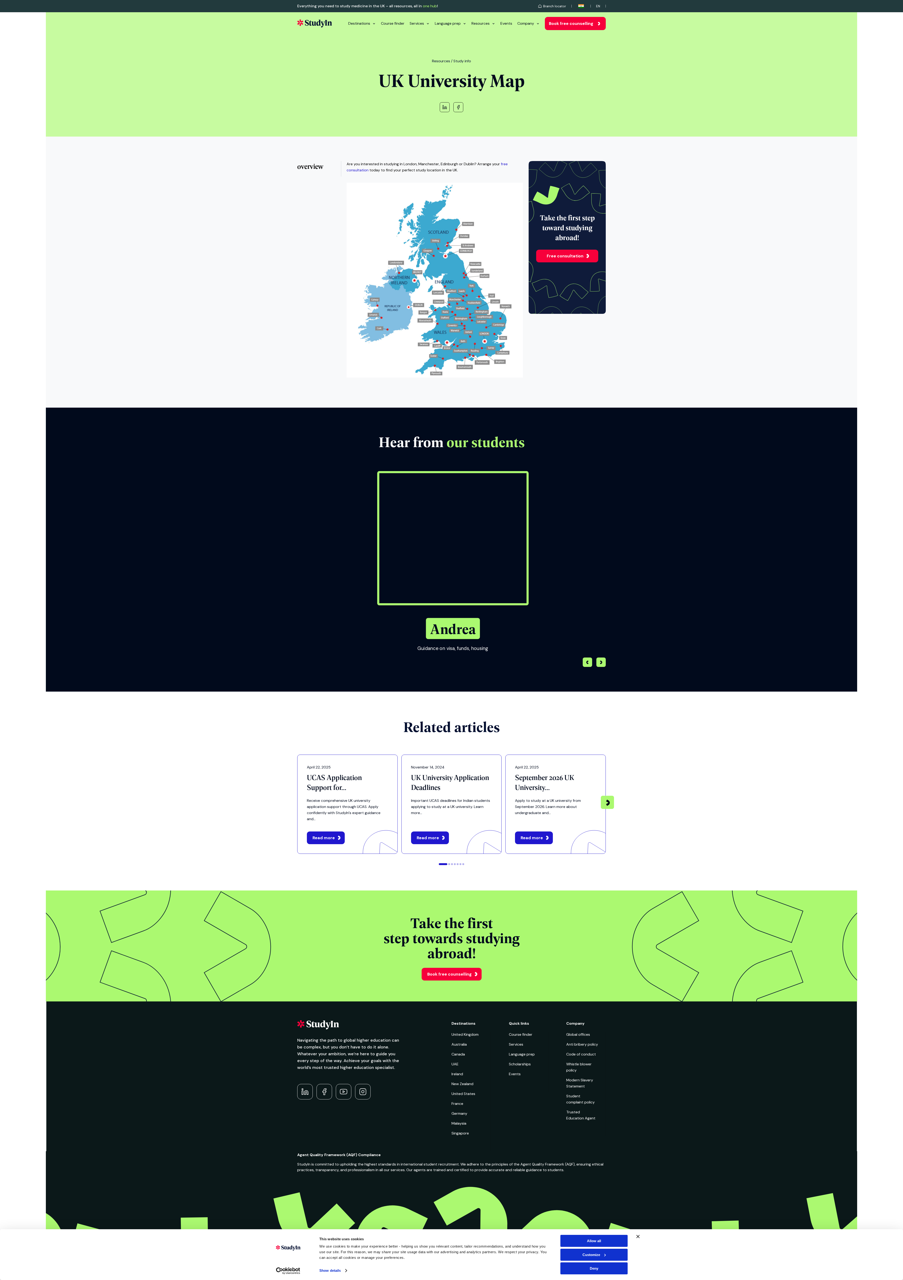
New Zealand (462, 1083)
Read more (324, 838)
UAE (455, 1064)
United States (463, 1093)
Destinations (359, 23)
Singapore (460, 1133)
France (457, 1103)
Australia (459, 1044)
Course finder (392, 23)
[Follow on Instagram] (363, 1091)
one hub (430, 6)
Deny (594, 1268)
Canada (458, 1054)
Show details (330, 1270)
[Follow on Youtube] (343, 1091)
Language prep (448, 23)
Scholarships (520, 1064)
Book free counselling (571, 23)
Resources (480, 23)
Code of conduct (581, 1054)
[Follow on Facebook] (324, 1091)
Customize (591, 1255)
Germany (459, 1113)
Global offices (578, 1034)
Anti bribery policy (582, 1044)
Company (525, 23)
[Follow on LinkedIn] (305, 1091)
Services (417, 23)
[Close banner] (638, 1236)
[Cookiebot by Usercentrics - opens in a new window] (288, 1270)
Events (506, 23)
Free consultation (565, 256)
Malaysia (459, 1123)
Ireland (457, 1073)
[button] (601, 663)
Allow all (594, 1241)
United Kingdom (465, 1034)
